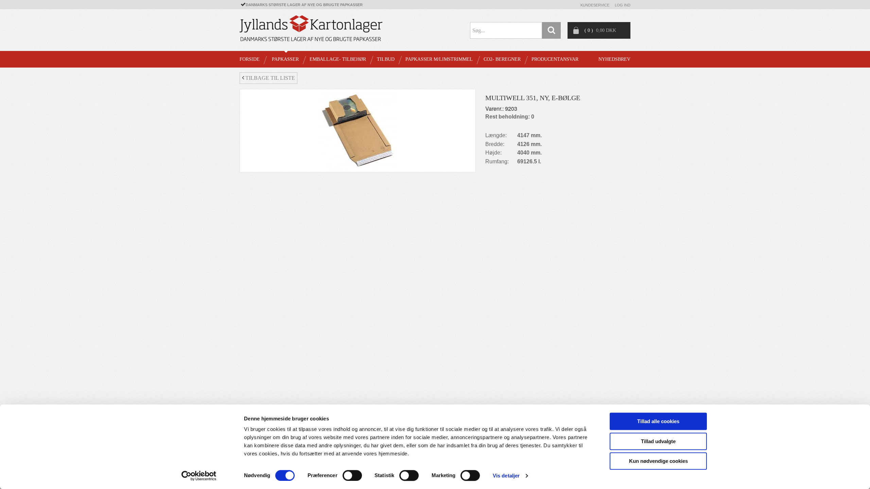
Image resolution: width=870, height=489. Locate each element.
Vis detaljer (506, 475)
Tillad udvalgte (658, 441)
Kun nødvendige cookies (658, 461)
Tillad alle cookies (658, 421)
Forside (250, 59)
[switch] (352, 475)
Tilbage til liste (269, 78)
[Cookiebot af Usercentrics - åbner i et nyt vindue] (199, 476)
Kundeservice (594, 5)
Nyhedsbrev (614, 59)
